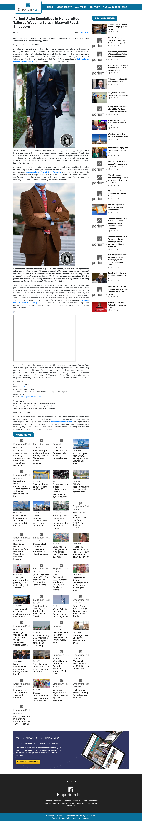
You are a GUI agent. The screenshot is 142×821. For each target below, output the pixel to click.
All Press (80, 7)
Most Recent (64, 7)
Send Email (23, 387)
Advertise (76, 818)
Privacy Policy (64, 818)
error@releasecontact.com (61, 422)
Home (50, 7)
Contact (95, 7)
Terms (54, 818)
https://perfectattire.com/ (30, 397)
